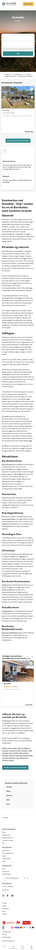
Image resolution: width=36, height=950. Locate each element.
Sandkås (5, 756)
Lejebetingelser (6, 937)
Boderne (20, 748)
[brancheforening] (8, 924)
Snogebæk (18, 756)
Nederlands (5, 908)
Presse (4, 856)
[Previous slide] (4, 97)
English (4, 906)
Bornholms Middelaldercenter (12, 633)
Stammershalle (28, 756)
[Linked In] (13, 895)
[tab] (11, 108)
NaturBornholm (7, 611)
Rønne (26, 753)
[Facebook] (9, 895)
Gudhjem (24, 751)
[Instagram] (4, 895)
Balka (15, 748)
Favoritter (22, 948)
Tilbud (4, 832)
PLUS (3, 861)
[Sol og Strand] (9, 4)
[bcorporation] (3, 929)
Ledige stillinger (6, 858)
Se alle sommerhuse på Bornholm (15, 768)
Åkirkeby (5, 760)
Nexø (11, 753)
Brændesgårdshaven (9, 519)
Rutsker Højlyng (18, 753)
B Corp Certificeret (7, 853)
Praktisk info (5, 871)
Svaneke (5, 758)
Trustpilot (5, 818)
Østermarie (24, 758)
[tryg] (27, 924)
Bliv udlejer (28, 4)
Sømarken (12, 758)
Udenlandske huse (7, 837)
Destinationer (6, 835)
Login (3, 869)
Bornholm (7, 721)
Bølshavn (27, 748)
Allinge (4, 748)
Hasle (30, 751)
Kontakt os (5, 890)
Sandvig (11, 756)
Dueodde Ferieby (15, 751)
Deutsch (4, 903)
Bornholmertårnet (8, 465)
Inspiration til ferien (7, 840)
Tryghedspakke (6, 874)
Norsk (4, 911)
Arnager (10, 748)
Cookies (4, 934)
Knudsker (5, 753)
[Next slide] (32, 97)
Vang (18, 758)
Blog (3, 843)
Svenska (4, 914)
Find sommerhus (13, 948)
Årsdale (11, 760)
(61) (18, 54)
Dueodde (6, 110)
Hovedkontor (6, 850)
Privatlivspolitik (6, 932)
